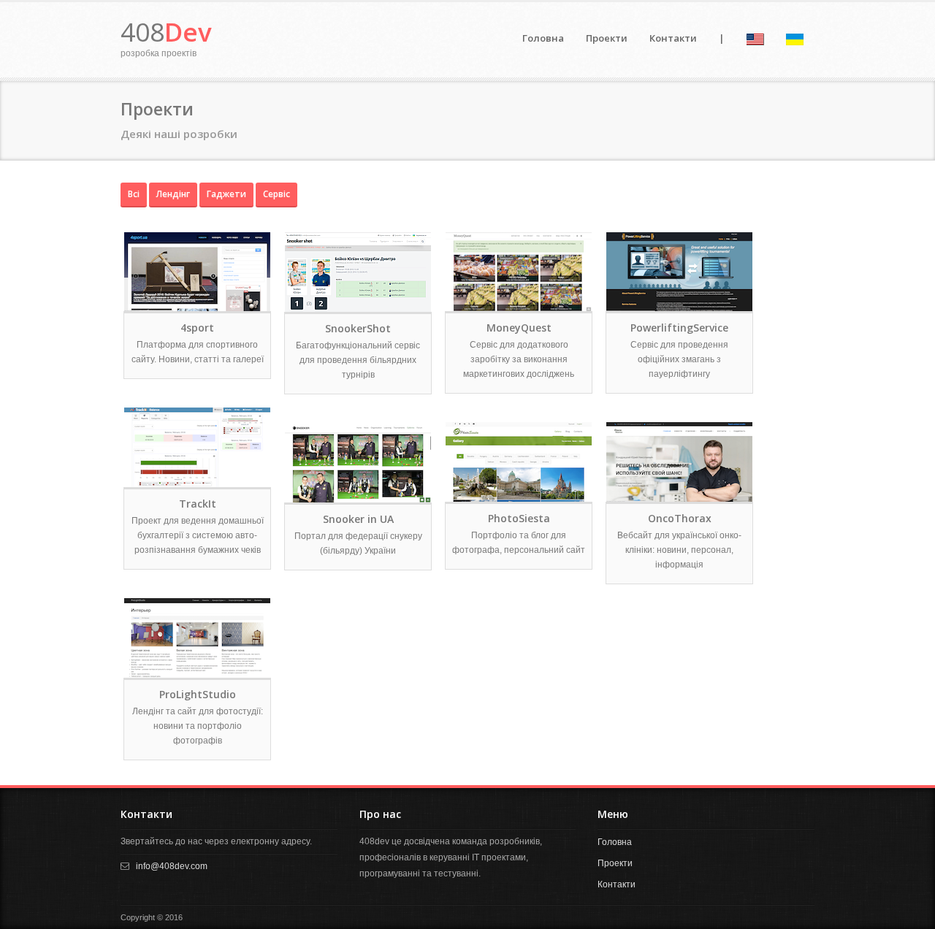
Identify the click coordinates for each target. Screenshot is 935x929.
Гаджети (226, 194)
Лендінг (173, 194)
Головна (543, 38)
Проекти (606, 38)
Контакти (673, 38)
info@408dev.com (171, 866)
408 (166, 32)
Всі (134, 194)
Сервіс (276, 194)
